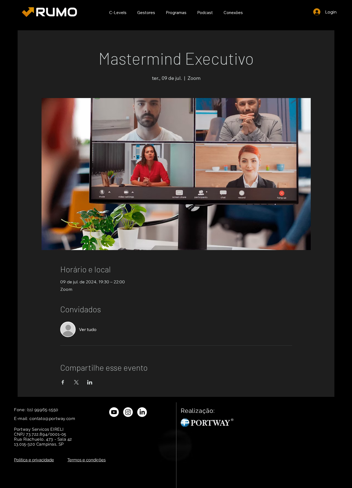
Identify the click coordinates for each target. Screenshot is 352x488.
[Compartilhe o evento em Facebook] (62, 382)
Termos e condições (86, 459)
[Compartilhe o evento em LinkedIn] (89, 382)
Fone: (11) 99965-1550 (36, 409)
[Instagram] (128, 412)
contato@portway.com (52, 418)
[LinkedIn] (142, 412)
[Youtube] (114, 412)
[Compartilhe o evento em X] (76, 382)
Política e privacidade (34, 459)
